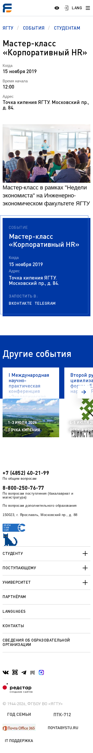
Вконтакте (20, 303)
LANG (77, 7)
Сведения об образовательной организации (36, 642)
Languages (14, 611)
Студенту (13, 553)
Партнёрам (14, 596)
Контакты (13, 625)
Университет (17, 582)
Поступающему (19, 567)
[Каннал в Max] (41, 672)
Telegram (45, 303)
